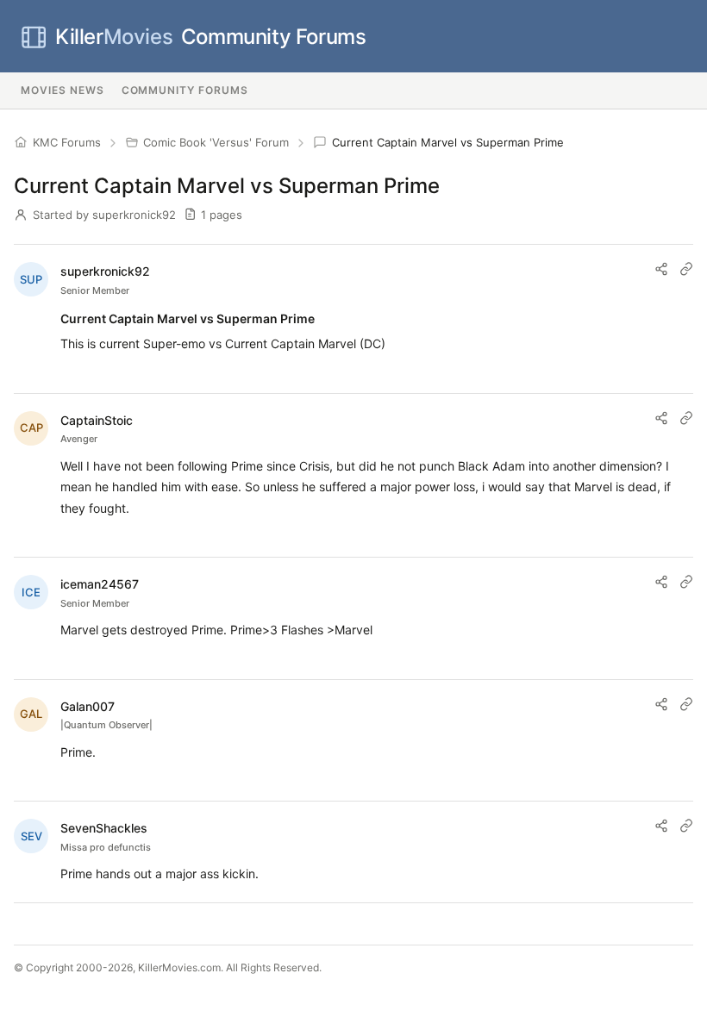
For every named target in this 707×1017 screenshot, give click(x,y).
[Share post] (661, 269)
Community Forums (210, 36)
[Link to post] (686, 269)
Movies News (62, 90)
